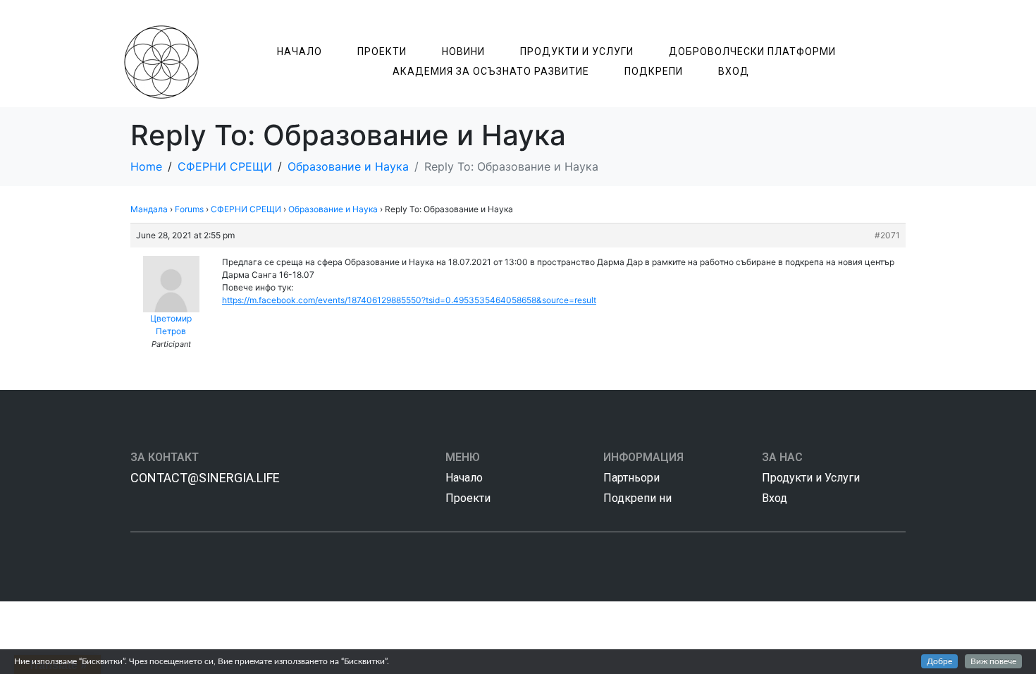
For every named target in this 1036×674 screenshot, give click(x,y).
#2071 (887, 235)
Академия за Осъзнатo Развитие (491, 71)
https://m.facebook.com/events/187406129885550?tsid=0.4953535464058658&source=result (409, 300)
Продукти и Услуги (577, 51)
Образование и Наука (333, 209)
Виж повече (993, 661)
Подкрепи (653, 71)
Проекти (382, 51)
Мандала (149, 209)
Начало (299, 51)
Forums (189, 209)
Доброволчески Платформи (752, 51)
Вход (733, 71)
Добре (939, 661)
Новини (463, 51)
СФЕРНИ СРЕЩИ (246, 209)
